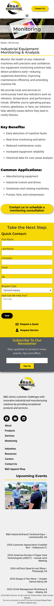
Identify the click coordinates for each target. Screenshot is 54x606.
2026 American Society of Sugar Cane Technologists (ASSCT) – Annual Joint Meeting (27, 558)
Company (6, 258)
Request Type (8, 286)
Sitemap (27, 598)
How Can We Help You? (14, 295)
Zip (3, 277)
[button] (27, 15)
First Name (7, 239)
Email (4, 267)
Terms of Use (47, 595)
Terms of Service (26, 603)
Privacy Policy (36, 595)
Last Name (7, 249)
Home (3, 43)
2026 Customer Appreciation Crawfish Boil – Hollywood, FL (27, 546)
